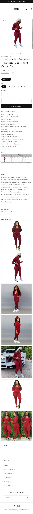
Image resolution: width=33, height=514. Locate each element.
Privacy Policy (8, 473)
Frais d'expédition (5, 73)
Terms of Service (8, 486)
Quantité (3, 90)
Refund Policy (8, 477)
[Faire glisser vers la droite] (21, 53)
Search (6, 465)
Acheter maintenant (16, 106)
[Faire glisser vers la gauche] (12, 53)
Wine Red (6, 79)
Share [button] (5, 445)
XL (15, 86)
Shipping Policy (8, 482)
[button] (2, 9)
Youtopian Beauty (10, 509)
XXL (21, 86)
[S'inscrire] (27, 497)
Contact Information (10, 469)
